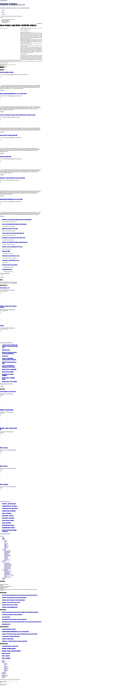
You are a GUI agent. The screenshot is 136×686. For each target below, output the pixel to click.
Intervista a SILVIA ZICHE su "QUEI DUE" (7, 72)
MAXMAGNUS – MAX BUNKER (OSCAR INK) (6, 410)
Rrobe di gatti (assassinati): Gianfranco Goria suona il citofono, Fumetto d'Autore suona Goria (19, 595)
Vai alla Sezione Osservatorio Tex (6, 342)
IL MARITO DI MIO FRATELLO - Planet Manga (9, 506)
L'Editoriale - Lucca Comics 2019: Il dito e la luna (11, 602)
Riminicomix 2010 (7, 565)
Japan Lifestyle (7, 559)
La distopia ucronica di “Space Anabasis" (10, 265)
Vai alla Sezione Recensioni (5, 501)
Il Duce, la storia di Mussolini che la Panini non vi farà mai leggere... (14, 224)
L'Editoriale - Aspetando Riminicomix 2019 (9, 607)
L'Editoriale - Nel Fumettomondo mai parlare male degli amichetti (14, 597)
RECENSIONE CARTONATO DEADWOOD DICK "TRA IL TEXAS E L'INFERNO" (11, 199)
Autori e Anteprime (11, 117)
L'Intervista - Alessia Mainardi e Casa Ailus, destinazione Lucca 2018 (14, 242)
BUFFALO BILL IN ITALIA (6, 350)
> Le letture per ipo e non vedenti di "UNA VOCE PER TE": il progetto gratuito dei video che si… (10, 346)
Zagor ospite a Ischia (6, 617)
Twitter (1, 684)
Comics (3, 14)
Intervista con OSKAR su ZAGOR (5, 156)
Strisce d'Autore (5, 569)
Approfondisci (14, 283)
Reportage (6, 557)
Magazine (4, 549)
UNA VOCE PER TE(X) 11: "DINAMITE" (8, 371)
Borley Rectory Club (8, 570)
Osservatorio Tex (11, 290)
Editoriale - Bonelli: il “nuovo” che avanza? (10, 604)
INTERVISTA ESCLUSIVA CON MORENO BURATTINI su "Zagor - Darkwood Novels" (13, 93)
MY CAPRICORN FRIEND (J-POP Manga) (8, 527)
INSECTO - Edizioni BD (3, 466)
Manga (5, 544)
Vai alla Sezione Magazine (5, 273)
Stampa (40, 23)
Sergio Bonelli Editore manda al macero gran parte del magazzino (14, 619)
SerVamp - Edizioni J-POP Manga (8, 520)
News (3, 12)
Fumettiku (2, 325)
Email (38, 23)
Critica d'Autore (11, 74)
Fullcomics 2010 (7, 563)
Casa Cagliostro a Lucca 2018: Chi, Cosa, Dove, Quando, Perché (13, 237)
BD (4, 542)
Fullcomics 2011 (7, 566)
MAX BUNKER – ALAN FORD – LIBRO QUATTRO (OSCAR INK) (11, 651)
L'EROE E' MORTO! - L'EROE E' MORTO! (8, 518)
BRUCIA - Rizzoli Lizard (4, 447)
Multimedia (6, 545)
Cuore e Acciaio (7, 554)
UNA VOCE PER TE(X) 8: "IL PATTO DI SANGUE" (9, 381)
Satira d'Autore (7, 573)
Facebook (4, 684)
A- (2, 17)
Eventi (5, 546)
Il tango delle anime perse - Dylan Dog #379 (8, 391)
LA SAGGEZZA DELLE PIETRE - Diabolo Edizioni (10, 508)
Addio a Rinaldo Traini (6, 624)
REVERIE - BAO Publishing (6, 523)
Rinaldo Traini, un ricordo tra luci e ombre (10, 228)
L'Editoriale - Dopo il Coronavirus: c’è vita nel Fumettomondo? (13, 600)
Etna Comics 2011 (7, 568)
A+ (0, 17)
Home (3, 10)
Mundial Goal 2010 (7, 572)
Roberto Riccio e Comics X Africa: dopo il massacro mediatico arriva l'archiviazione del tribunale (20, 612)
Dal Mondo (6, 547)
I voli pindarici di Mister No (7, 269)
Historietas (6, 543)
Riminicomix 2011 (7, 567)
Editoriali (3, 538)
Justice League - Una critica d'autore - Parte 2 (10, 255)
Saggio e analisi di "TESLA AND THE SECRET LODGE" (8, 135)
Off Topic (6, 558)
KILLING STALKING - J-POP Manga (7, 515)
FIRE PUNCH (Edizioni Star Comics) (8, 525)
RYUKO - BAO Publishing (4, 484)
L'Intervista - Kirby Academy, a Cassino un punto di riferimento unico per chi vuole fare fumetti (17, 115)
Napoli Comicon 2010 (8, 564)
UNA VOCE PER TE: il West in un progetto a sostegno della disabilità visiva (9, 353)
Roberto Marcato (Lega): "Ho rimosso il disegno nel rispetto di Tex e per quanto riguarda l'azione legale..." (22, 621)
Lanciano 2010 (7, 562)
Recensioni (11, 393)
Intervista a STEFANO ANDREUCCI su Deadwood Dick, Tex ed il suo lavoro (8, 366)
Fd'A (5, 548)
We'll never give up (7, 576)
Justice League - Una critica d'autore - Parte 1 (10, 260)
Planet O (5, 556)
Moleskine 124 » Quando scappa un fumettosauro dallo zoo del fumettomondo (17, 219)
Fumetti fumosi (5, 356)
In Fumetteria (6, 571)
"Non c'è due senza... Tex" (5, 287)
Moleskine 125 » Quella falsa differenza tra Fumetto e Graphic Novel (12, 178)
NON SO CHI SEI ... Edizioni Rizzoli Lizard (9, 503)
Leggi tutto (2, 90)
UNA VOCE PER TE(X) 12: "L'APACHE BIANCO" (9, 369)
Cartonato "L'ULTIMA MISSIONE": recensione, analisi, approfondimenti (9, 359)
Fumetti (5, 540)
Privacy (3, 578)
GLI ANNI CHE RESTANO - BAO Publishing (9, 511)
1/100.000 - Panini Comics (7, 513)
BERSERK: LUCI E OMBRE (6, 251)
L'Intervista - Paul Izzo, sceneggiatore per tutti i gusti (12, 246)
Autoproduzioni (7, 551)
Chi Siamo (4, 577)
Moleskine (10, 180)
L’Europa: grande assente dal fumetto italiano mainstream (13, 233)
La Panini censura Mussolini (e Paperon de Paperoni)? (12, 614)
